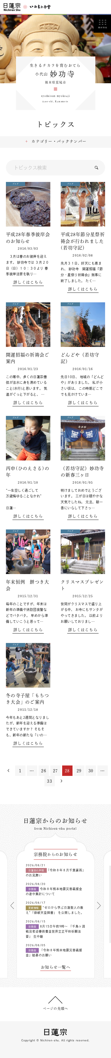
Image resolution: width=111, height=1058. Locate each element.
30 (91, 771)
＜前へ (8, 770)
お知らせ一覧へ (55, 967)
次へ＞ (61, 781)
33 (49, 781)
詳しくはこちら (28, 282)
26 (43, 771)
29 (79, 771)
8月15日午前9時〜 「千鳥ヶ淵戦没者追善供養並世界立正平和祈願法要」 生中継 (55, 931)
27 (55, 771)
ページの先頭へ (55, 1008)
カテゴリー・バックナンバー (58, 141)
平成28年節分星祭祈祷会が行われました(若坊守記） (83, 241)
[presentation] (12, 905)
